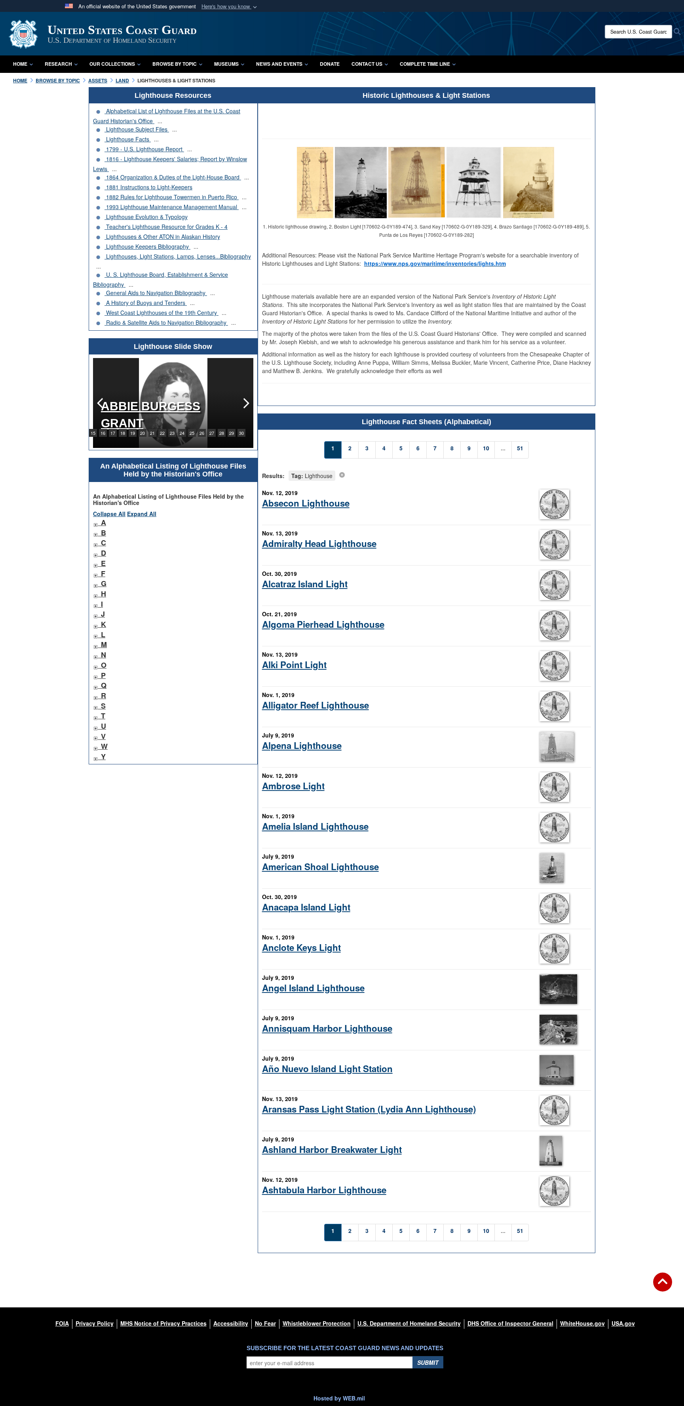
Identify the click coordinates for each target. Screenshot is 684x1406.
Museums (226, 63)
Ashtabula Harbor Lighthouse (324, 1189)
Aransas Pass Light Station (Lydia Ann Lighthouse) (369, 1109)
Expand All (141, 514)
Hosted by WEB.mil (339, 1398)
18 (122, 433)
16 (103, 433)
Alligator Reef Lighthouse (315, 705)
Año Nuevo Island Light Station (327, 1068)
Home (20, 63)
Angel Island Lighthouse (313, 987)
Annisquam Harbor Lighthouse (327, 1028)
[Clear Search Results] (342, 474)
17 (112, 433)
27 (211, 433)
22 (162, 433)
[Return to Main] (662, 1287)
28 (221, 433)
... (160, 121)
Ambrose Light (293, 785)
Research (58, 63)
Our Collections (112, 63)
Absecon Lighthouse (306, 503)
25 (192, 433)
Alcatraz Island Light (305, 583)
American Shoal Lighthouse (320, 866)
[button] (229, 6)
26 (202, 433)
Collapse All (109, 514)
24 (182, 433)
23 (172, 433)
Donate (330, 63)
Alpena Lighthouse (302, 745)
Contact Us (367, 63)
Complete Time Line (425, 63)
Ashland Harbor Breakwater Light (332, 1149)
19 (132, 433)
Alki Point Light (294, 664)
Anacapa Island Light (306, 907)
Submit (428, 1362)
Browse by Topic (174, 63)
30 (241, 433)
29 (231, 433)
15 (93, 433)
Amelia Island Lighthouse (315, 826)
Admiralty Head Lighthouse (319, 543)
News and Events (279, 63)
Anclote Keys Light (301, 947)
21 (152, 433)
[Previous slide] (101, 403)
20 (142, 433)
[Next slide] (245, 403)
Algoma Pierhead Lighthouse (323, 624)
